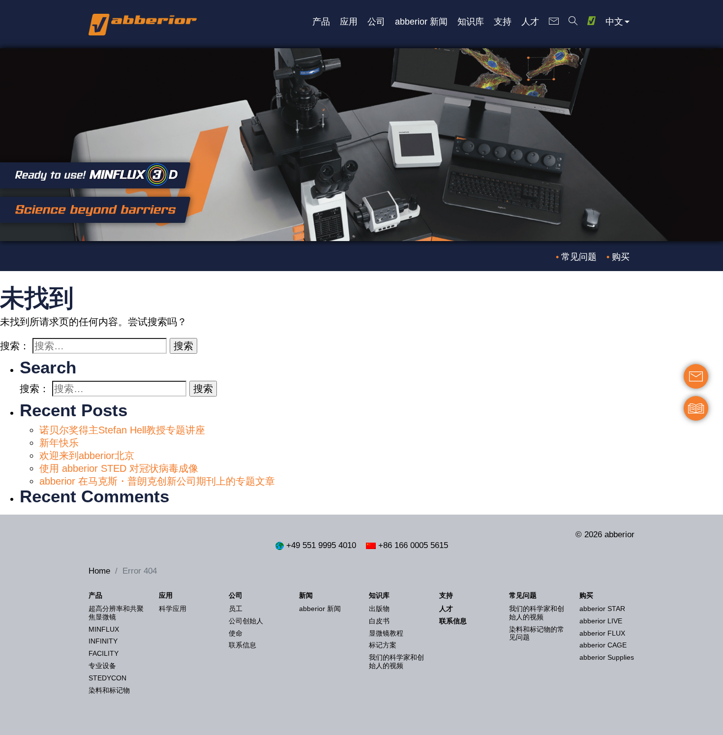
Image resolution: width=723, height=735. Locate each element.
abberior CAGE (603, 645)
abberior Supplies (606, 657)
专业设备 (102, 666)
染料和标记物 (109, 690)
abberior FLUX (602, 633)
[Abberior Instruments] (143, 22)
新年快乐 (59, 442)
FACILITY (104, 653)
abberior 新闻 (320, 608)
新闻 (306, 595)
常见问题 (579, 257)
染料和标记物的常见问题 (536, 633)
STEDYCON (107, 678)
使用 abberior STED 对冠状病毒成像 (118, 468)
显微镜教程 (386, 633)
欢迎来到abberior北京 (86, 455)
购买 (621, 257)
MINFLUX (104, 629)
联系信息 (242, 645)
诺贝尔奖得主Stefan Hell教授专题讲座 (122, 430)
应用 (166, 595)
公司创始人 (246, 621)
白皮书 (379, 621)
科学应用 (172, 608)
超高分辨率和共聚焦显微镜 (116, 613)
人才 (446, 608)
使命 (235, 633)
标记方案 (382, 645)
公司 (235, 595)
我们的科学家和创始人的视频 (396, 661)
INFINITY (103, 641)
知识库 (379, 595)
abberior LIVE (600, 621)
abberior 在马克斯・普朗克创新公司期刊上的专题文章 (157, 481)
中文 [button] (614, 20)
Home (99, 571)
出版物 (379, 608)
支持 (446, 595)
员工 (235, 608)
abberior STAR (602, 608)
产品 (95, 595)
